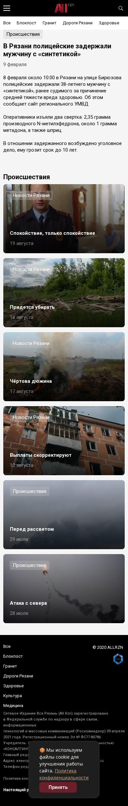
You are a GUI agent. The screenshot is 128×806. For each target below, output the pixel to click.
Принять (58, 787)
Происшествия (23, 34)
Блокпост (26, 22)
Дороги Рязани (78, 22)
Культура (12, 695)
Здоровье (109, 22)
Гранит (49, 22)
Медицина (13, 705)
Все (7, 22)
